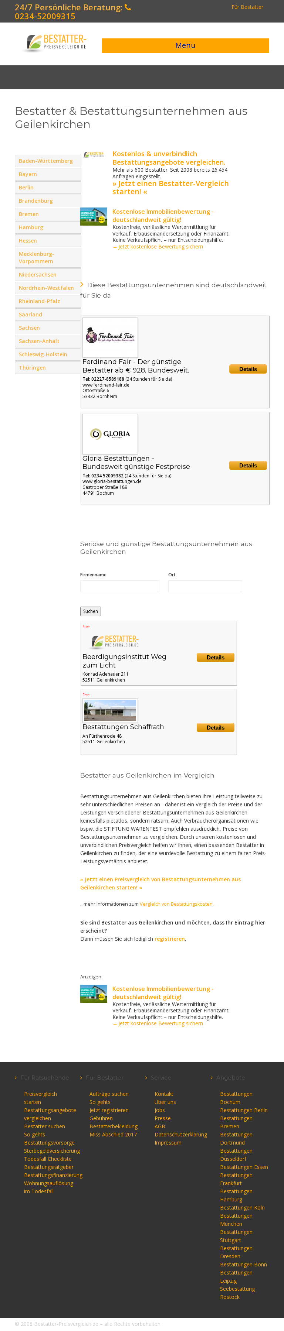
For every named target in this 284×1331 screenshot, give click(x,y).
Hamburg (74, 227)
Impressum (168, 1142)
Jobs (160, 1110)
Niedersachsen (74, 274)
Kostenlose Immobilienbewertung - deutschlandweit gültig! (163, 215)
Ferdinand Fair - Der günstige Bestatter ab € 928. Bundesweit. (135, 366)
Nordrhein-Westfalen (74, 295)
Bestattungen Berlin (244, 1110)
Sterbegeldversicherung (52, 1150)
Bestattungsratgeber (49, 1166)
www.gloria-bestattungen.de (112, 481)
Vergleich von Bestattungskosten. (177, 904)
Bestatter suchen (44, 1126)
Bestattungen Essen (244, 1166)
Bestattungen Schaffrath (123, 727)
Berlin (74, 187)
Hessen (74, 240)
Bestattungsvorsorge (49, 1142)
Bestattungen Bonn (243, 1264)
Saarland (74, 314)
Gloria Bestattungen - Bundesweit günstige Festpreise (136, 462)
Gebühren (101, 1118)
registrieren (170, 938)
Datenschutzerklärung (181, 1134)
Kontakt (164, 1093)
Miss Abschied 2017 (113, 1134)
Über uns (165, 1101)
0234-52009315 (45, 15)
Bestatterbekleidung (113, 1126)
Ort (172, 575)
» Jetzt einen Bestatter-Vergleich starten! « (170, 187)
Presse (163, 1118)
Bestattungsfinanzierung (53, 1175)
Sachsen (74, 327)
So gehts (34, 1134)
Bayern (68, 174)
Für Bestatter (247, 6)
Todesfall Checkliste (48, 1158)
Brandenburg (74, 200)
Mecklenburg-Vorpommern (74, 261)
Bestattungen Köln (242, 1207)
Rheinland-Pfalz (68, 301)
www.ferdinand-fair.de (105, 385)
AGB (160, 1126)
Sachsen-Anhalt (74, 340)
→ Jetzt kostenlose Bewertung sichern (157, 246)
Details (248, 369)
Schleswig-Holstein (74, 354)
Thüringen (74, 367)
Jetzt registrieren (109, 1110)
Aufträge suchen (109, 1093)
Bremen (74, 213)
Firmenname (93, 575)
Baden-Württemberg (74, 168)
